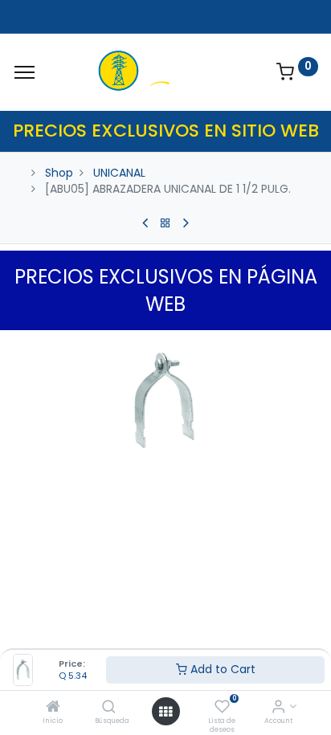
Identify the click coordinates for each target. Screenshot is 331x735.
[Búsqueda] (108, 708)
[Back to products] (165, 223)
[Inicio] (53, 708)
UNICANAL (119, 173)
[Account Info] (278, 708)
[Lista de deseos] (222, 708)
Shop (59, 173)
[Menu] (24, 72)
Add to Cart (221, 669)
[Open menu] (165, 711)
